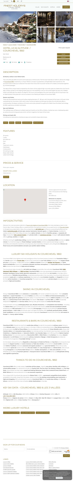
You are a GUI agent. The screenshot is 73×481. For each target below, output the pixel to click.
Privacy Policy (65, 448)
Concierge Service (8, 467)
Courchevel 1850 (31, 44)
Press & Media (53, 469)
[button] (68, 1)
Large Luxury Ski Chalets (33, 475)
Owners (51, 465)
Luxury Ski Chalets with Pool (34, 462)
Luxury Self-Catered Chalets (11, 473)
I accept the (61, 448)
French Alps (21, 44)
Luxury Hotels (12, 44)
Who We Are (52, 462)
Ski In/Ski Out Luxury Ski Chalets (35, 463)
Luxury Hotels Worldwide (42, 412)
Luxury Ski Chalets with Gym (34, 471)
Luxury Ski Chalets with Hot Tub (35, 467)
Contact (51, 463)
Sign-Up (66, 455)
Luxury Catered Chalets (10, 471)
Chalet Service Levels (9, 469)
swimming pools (12, 231)
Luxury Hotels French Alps (27, 412)
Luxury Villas (6, 462)
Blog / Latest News (54, 467)
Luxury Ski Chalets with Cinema (35, 465)
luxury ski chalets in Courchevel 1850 (37, 225)
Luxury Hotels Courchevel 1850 (11, 412)
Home (5, 44)
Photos (32, 40)
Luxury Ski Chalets (8, 463)
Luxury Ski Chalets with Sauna (34, 469)
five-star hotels (64, 227)
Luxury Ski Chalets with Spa (34, 473)
